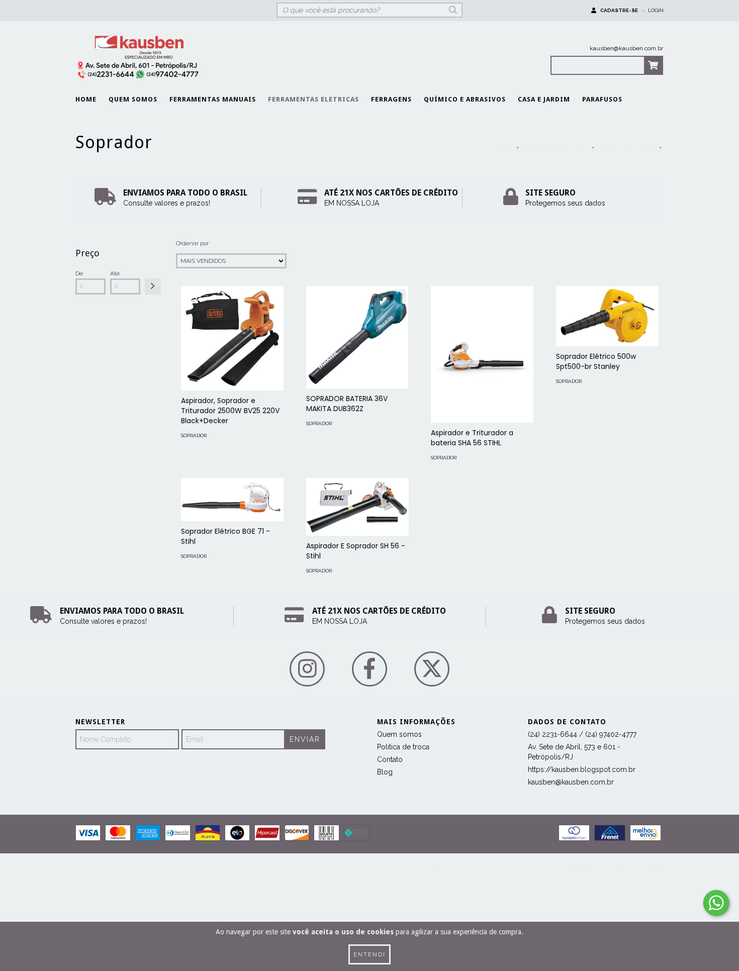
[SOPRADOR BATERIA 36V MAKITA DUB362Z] (357, 337)
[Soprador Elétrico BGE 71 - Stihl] (232, 499)
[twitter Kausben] (431, 669)
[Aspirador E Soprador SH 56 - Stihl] (357, 507)
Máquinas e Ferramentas (555, 147)
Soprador (194, 435)
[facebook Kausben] (369, 669)
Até (115, 273)
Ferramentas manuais (212, 99)
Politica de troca (403, 747)
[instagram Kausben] (307, 669)
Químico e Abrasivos (465, 99)
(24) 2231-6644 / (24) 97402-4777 (582, 734)
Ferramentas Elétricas (626, 147)
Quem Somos (133, 99)
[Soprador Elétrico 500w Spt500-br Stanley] (607, 316)
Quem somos (399, 734)
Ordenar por (192, 243)
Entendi (369, 954)
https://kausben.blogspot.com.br (581, 769)
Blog (385, 772)
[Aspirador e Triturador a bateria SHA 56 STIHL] (482, 354)
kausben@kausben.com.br (626, 48)
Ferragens (391, 99)
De (79, 273)
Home (86, 99)
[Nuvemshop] (119, 871)
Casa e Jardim (544, 99)
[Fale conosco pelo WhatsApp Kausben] (716, 903)
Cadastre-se (619, 10)
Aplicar (153, 286)
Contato (390, 759)
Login (656, 10)
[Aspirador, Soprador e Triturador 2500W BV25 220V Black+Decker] (232, 338)
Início (504, 147)
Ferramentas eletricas (313, 99)
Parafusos (602, 99)
